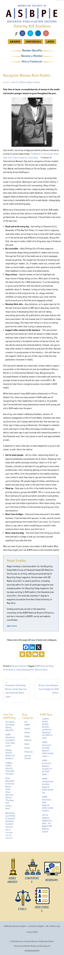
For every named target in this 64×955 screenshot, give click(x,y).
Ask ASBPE (27, 723)
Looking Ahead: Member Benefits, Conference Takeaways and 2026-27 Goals (47, 728)
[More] (41, 654)
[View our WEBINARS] (51, 868)
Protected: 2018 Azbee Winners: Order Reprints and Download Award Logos (16, 691)
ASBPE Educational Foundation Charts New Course (10, 740)
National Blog (41, 669)
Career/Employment (25, 669)
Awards (27, 728)
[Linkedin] (32, 647)
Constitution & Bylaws (36, 926)
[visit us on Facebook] (22, 33)
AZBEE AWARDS (12, 880)
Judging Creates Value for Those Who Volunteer (9, 768)
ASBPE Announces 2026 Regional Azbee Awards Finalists (47, 804)
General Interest (19, 666)
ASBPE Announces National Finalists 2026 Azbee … (47, 767)
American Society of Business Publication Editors (35, 941)
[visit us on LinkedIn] (38, 33)
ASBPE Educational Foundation (15, 926)
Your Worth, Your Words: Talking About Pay (10, 726)
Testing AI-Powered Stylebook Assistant (10, 825)
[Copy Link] (29, 654)
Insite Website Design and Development (34, 946)
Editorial (28, 740)
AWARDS (15, 41)
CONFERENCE (33, 41)
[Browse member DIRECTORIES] (41, 896)
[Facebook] (26, 647)
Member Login (55, 926)
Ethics (26, 744)
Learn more (13, 625)
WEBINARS (51, 880)
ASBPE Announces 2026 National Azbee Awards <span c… (47, 749)
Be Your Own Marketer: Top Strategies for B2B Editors (49, 689)
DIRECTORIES (42, 909)
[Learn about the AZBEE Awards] (12, 867)
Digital (27, 736)
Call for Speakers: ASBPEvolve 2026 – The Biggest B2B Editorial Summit (47, 823)
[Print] (22, 654)
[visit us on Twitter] (30, 33)
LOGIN (50, 41)
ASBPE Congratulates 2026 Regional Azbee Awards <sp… (47, 785)
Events (27, 748)
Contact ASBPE (32, 932)
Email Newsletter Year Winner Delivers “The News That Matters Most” (9, 793)
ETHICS (22, 909)
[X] (39, 647)
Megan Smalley (33, 82)
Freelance (28, 752)
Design (27, 732)
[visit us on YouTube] (46, 33)
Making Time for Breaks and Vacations (10, 754)
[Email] (35, 654)
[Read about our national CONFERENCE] (32, 867)
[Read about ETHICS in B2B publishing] (22, 897)
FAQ (47, 926)
